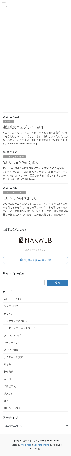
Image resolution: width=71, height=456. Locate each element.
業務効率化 (10, 386)
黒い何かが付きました (20, 198)
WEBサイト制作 (12, 299)
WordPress (26, 445)
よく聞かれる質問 (13, 357)
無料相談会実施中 (37, 260)
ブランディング (12, 335)
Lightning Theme (41, 445)
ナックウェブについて (14, 157)
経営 (6, 400)
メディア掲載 (11, 350)
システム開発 (11, 306)
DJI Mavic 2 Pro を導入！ (22, 163)
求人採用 (8, 393)
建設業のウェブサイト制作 (23, 127)
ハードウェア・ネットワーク (19, 328)
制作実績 (9, 121)
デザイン (8, 313)
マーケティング (12, 342)
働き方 (7, 364)
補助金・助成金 (12, 408)
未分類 (7, 378)
